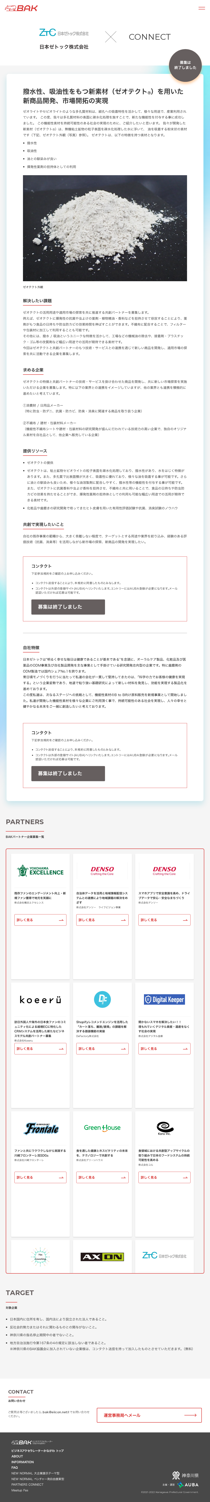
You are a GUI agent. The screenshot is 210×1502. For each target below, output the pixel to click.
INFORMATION (22, 1462)
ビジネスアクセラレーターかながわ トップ (37, 1451)
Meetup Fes (19, 1490)
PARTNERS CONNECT (27, 1485)
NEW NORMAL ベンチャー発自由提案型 (37, 1479)
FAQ (14, 1468)
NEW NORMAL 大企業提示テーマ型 (35, 1473)
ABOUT (17, 1456)
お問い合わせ (16, 1401)
